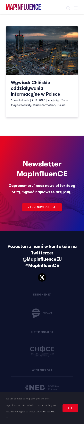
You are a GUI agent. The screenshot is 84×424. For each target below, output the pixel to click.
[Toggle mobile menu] (76, 8)
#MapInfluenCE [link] (42, 265)
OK (70, 408)
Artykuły (53, 100)
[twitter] (42, 277)
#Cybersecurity (21, 105)
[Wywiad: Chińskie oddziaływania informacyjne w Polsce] (42, 50)
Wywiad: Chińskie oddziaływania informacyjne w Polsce (35, 88)
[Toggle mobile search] (68, 8)
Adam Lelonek (20, 100)
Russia (61, 105)
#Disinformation (44, 105)
